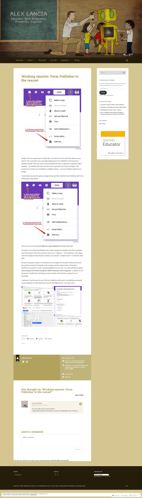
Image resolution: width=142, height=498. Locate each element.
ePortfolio (68, 365)
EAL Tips (54, 60)
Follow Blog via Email (107, 80)
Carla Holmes (37, 403)
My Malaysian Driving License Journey (111, 110)
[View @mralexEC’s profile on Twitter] (55, 474)
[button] (37, 296)
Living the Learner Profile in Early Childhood (112, 104)
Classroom (68, 361)
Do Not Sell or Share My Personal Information (67, 486)
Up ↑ (127, 486)
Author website (26, 361)
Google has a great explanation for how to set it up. (56, 246)
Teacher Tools (69, 362)
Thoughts (19, 60)
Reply (80, 404)
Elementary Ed (76, 361)
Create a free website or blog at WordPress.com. (31, 486)
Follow (103, 92)
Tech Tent (42, 60)
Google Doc (76, 367)
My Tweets (102, 123)
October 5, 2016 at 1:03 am (39, 405)
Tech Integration (79, 362)
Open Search (127, 60)
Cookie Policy (33, 494)
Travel (77, 60)
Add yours (79, 395)
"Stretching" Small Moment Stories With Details (113, 107)
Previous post (69, 374)
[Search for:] (112, 73)
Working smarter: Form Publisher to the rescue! (49, 78)
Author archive (23, 361)
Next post (68, 377)
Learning (64, 60)
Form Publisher (76, 365)
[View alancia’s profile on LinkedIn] (58, 474)
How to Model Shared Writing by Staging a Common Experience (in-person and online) (112, 113)
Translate (107, 476)
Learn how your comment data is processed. (54, 460)
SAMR (71, 369)
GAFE (83, 361)
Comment (77, 449)
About (30, 60)
